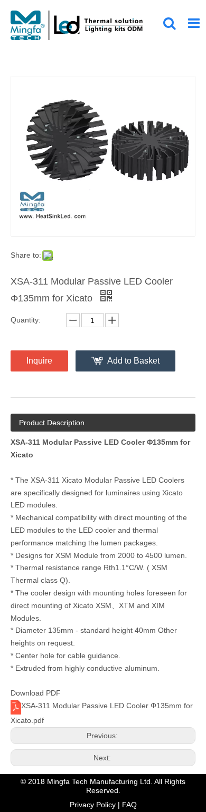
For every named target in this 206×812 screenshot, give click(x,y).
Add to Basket (133, 360)
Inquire (39, 360)
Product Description (52, 422)
